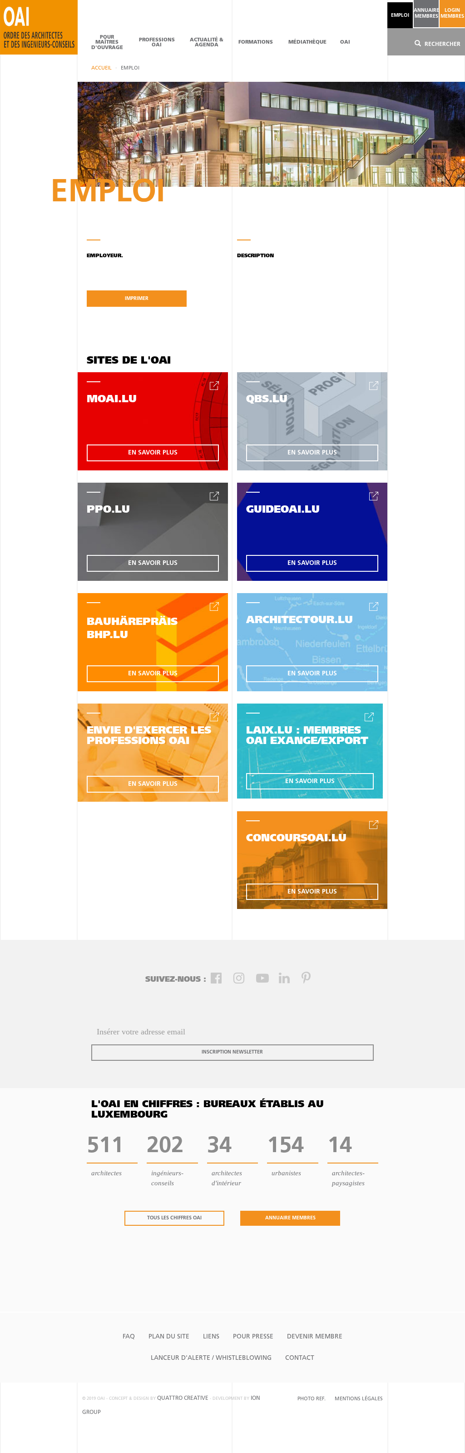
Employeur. (105, 256)
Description (255, 256)
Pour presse (253, 1336)
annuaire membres (426, 13)
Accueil (101, 68)
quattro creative (182, 1398)
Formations (255, 42)
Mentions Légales (359, 1399)
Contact (299, 1358)
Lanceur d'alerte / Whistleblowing (211, 1358)
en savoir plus (153, 452)
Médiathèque (307, 42)
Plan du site (168, 1336)
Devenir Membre (314, 1336)
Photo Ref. (311, 1399)
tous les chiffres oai (174, 1218)
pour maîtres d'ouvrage (107, 42)
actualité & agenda (206, 43)
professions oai (157, 43)
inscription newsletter (232, 1052)
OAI (345, 42)
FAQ (129, 1336)
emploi (400, 15)
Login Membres (452, 13)
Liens (211, 1336)
